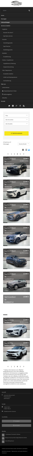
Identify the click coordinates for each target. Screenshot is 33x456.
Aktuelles (4, 98)
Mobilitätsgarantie (7, 50)
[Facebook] (20, 106)
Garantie (4, 39)
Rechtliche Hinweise (6, 451)
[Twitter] (9, 106)
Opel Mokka (9, 344)
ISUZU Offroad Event (9, 441)
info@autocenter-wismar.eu (10, 411)
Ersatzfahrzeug (7, 56)
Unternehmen (5, 87)
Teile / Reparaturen (7, 70)
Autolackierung (7, 80)
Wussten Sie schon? (8, 32)
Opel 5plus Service (8, 36)
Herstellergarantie (7, 43)
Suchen (29, 10)
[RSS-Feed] (23, 106)
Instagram (17, 425)
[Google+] (16, 106)
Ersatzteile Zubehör (8, 74)
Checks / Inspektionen (7, 60)
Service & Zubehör (5, 26)
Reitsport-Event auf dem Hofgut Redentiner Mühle (16, 437)
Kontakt (3, 101)
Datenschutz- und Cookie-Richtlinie (19, 451)
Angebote (4, 29)
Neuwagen (3, 19)
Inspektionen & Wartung (9, 63)
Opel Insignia (9, 321)
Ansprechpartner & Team (10, 91)
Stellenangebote (7, 94)
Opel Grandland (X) (10, 161)
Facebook (17, 421)
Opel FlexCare (6, 46)
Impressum (4, 453)
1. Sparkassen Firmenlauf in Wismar (12, 434)
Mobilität (4, 53)
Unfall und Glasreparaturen (10, 77)
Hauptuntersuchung (8, 67)
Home (2, 15)
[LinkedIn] (13, 106)
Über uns (3, 84)
